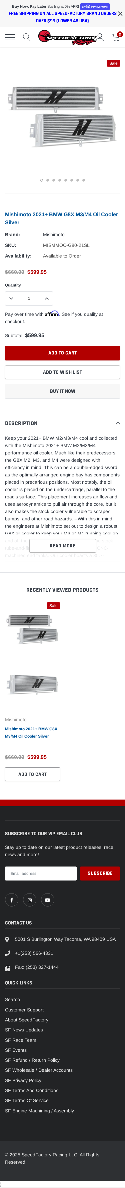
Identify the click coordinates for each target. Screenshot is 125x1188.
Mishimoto (54, 234)
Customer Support (24, 1009)
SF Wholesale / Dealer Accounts (39, 1070)
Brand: (12, 234)
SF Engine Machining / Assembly (39, 1110)
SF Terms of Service (27, 1100)
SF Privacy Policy (23, 1080)
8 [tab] (83, 180)
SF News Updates (24, 1029)
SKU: (10, 245)
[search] (27, 37)
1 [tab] (41, 180)
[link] (11, 899)
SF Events (16, 1050)
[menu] (10, 37)
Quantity (13, 285)
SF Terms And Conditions (31, 1090)
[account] (100, 37)
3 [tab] (53, 180)
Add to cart (32, 774)
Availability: (18, 256)
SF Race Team (20, 1040)
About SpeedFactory (26, 1019)
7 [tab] (77, 180)
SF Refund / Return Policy (32, 1060)
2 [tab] (47, 180)
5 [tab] (65, 180)
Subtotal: (14, 335)
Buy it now (62, 391)
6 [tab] (71, 180)
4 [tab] (59, 180)
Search (12, 999)
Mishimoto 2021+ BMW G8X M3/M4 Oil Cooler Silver (31, 733)
